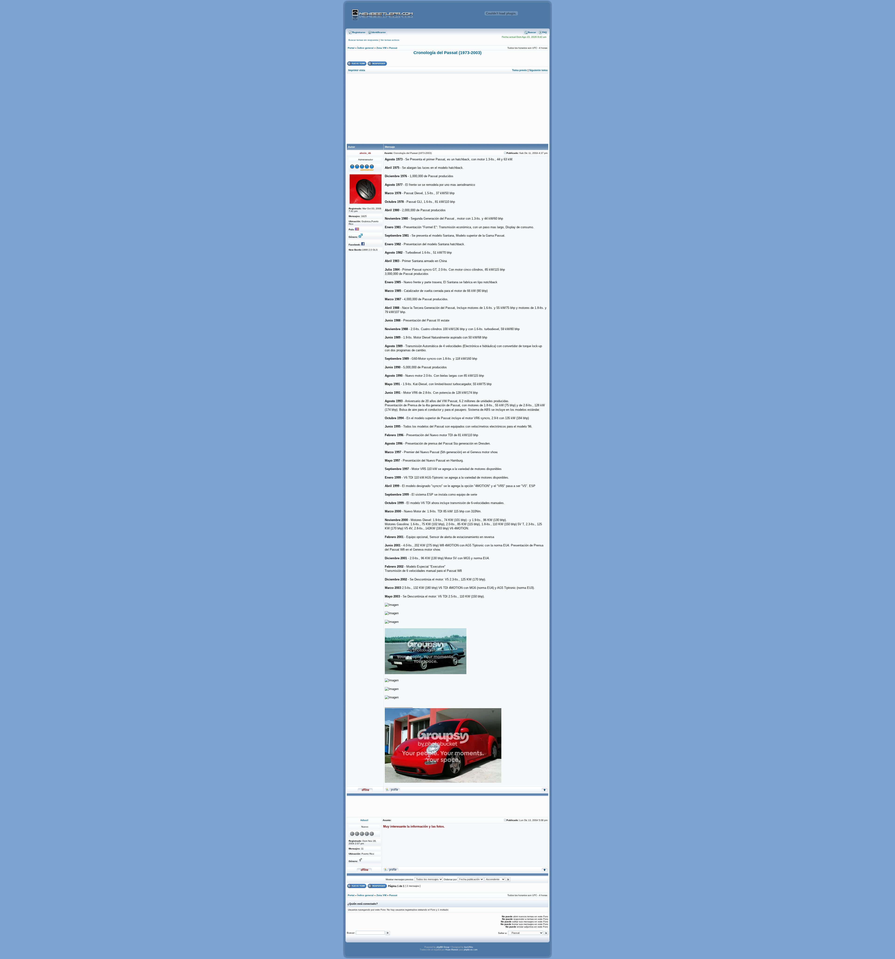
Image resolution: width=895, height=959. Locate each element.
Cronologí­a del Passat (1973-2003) (447, 52)
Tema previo (519, 70)
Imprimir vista (356, 70)
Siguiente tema (538, 70)
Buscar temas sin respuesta (363, 40)
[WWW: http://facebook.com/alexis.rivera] (363, 244)
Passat (393, 48)
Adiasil (364, 820)
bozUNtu (468, 947)
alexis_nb (365, 153)
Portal (351, 48)
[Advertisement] (447, 108)
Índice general (365, 48)
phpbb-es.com (471, 950)
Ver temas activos (389, 40)
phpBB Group (443, 947)
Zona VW (381, 48)
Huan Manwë (451, 950)
